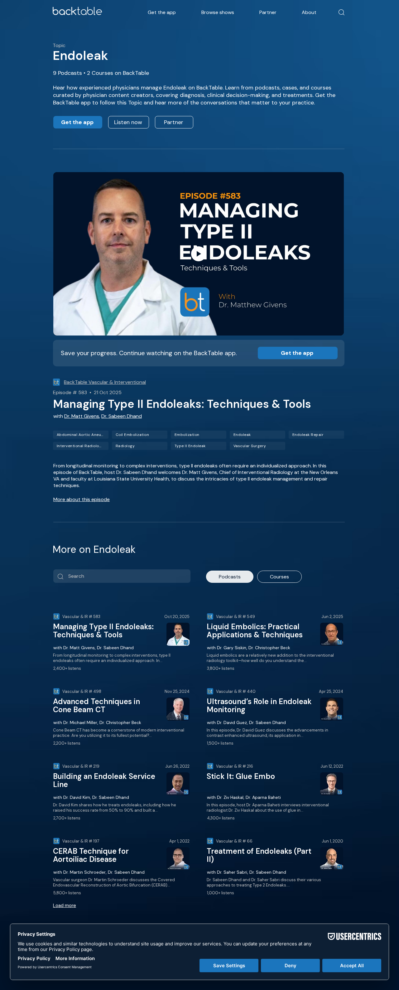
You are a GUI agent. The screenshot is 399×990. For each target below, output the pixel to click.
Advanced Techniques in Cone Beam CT (96, 705)
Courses (279, 576)
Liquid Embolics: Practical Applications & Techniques (255, 631)
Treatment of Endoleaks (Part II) (259, 855)
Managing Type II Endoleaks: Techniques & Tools (103, 631)
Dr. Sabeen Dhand (121, 416)
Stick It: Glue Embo (241, 776)
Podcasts (230, 576)
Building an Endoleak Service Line (104, 780)
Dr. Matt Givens (81, 416)
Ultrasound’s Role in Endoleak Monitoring (259, 705)
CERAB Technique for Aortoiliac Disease (91, 855)
